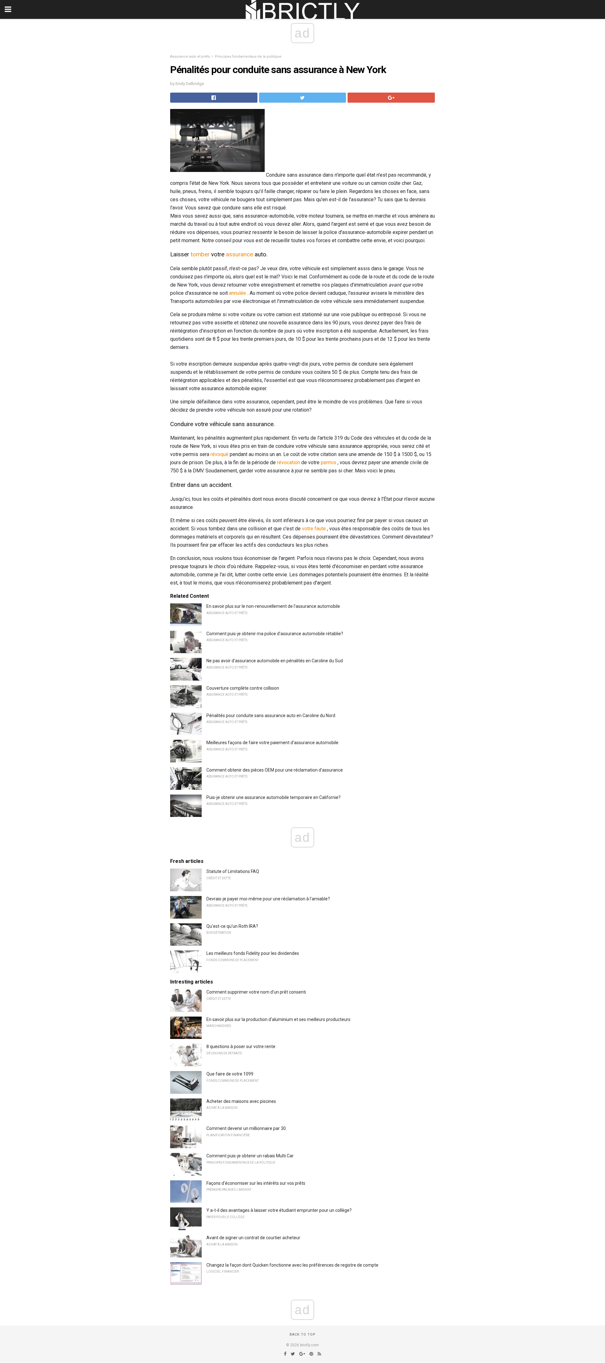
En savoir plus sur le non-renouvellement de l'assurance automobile (273, 606)
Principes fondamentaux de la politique (248, 56)
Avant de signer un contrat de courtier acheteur (253, 1237)
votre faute (314, 529)
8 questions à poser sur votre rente (240, 1046)
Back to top (303, 1334)
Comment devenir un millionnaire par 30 (246, 1128)
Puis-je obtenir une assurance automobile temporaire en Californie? (273, 797)
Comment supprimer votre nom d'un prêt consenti (256, 992)
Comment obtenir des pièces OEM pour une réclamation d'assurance (274, 770)
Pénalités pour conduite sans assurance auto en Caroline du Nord (270, 715)
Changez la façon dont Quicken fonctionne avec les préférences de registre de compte (292, 1265)
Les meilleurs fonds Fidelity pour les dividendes (252, 953)
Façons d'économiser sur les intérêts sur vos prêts (255, 1183)
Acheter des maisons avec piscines (241, 1101)
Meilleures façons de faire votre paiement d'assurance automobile (272, 742)
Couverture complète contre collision (242, 688)
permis (328, 462)
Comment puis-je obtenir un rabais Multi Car (250, 1155)
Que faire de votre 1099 (229, 1073)
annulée (237, 293)
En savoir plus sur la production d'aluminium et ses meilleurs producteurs (278, 1019)
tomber (200, 254)
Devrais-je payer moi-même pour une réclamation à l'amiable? (268, 898)
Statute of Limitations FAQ (232, 871)
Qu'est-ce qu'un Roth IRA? (232, 926)
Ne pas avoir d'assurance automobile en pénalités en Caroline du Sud (274, 660)
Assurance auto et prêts (190, 56)
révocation (288, 462)
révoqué (219, 454)
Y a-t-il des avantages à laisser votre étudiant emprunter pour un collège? (279, 1210)
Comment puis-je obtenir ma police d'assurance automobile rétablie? (274, 633)
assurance (239, 254)
